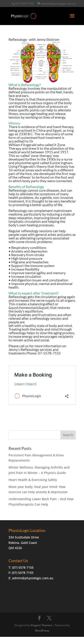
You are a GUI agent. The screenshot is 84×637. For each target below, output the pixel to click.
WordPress (42, 630)
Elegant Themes (41, 625)
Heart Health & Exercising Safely (33, 480)
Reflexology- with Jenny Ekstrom (34, 39)
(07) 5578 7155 (24, 3)
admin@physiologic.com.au (32, 578)
